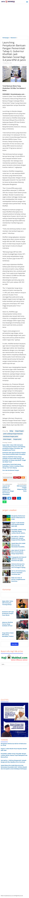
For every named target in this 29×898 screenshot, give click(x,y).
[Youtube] (19, 477)
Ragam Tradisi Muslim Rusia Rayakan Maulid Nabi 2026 (17, 524)
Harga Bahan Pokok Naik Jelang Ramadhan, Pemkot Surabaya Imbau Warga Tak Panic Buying (13, 466)
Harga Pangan (19, 431)
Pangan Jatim (17, 439)
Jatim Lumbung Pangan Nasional (12, 433)
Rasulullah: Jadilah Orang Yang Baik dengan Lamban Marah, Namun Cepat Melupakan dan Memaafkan (18, 533)
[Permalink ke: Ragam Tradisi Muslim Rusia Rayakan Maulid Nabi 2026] (6, 525)
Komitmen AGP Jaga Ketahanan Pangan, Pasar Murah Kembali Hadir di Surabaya (8, 615)
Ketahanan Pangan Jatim (10, 436)
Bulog (11, 431)
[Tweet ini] (9, 498)
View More (15, 644)
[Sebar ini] (4, 498)
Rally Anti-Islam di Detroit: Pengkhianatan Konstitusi (18, 579)
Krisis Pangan (7, 439)
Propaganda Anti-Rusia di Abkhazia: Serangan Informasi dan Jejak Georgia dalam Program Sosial (18, 560)
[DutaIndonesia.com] (8, 1)
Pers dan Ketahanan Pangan (10, 470)
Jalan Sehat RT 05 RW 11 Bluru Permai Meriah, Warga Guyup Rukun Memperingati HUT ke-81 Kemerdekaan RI (18, 553)
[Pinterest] (15, 477)
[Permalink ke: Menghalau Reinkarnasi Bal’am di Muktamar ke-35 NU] (6, 518)
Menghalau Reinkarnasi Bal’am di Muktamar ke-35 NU (18, 517)
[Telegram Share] (19, 498)
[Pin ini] (14, 498)
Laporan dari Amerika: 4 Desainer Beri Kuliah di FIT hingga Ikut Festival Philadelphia (8, 489)
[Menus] (27, 2)
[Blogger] (23, 477)
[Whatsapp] (4, 501)
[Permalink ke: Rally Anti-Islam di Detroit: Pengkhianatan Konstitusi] (6, 580)
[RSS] (5, 480)
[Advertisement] (14, 20)
